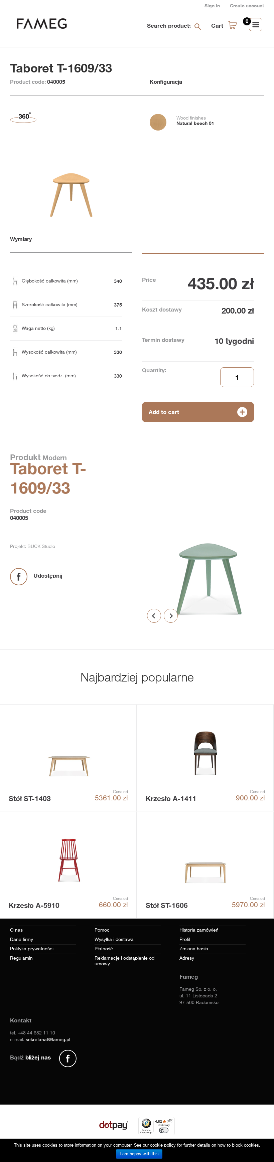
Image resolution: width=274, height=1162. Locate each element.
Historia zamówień (199, 930)
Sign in (212, 5)
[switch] (163, 1130)
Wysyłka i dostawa (114, 939)
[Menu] (171, 1121)
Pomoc (102, 930)
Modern (53, 457)
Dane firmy (21, 939)
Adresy (186, 958)
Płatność (104, 949)
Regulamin (21, 958)
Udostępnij (47, 575)
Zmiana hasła (193, 949)
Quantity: (154, 370)
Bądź (30, 1057)
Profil (184, 939)
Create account (247, 5)
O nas (16, 930)
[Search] (197, 26)
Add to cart (164, 411)
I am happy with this (139, 1153)
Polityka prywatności (31, 949)
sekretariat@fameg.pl (48, 1039)
